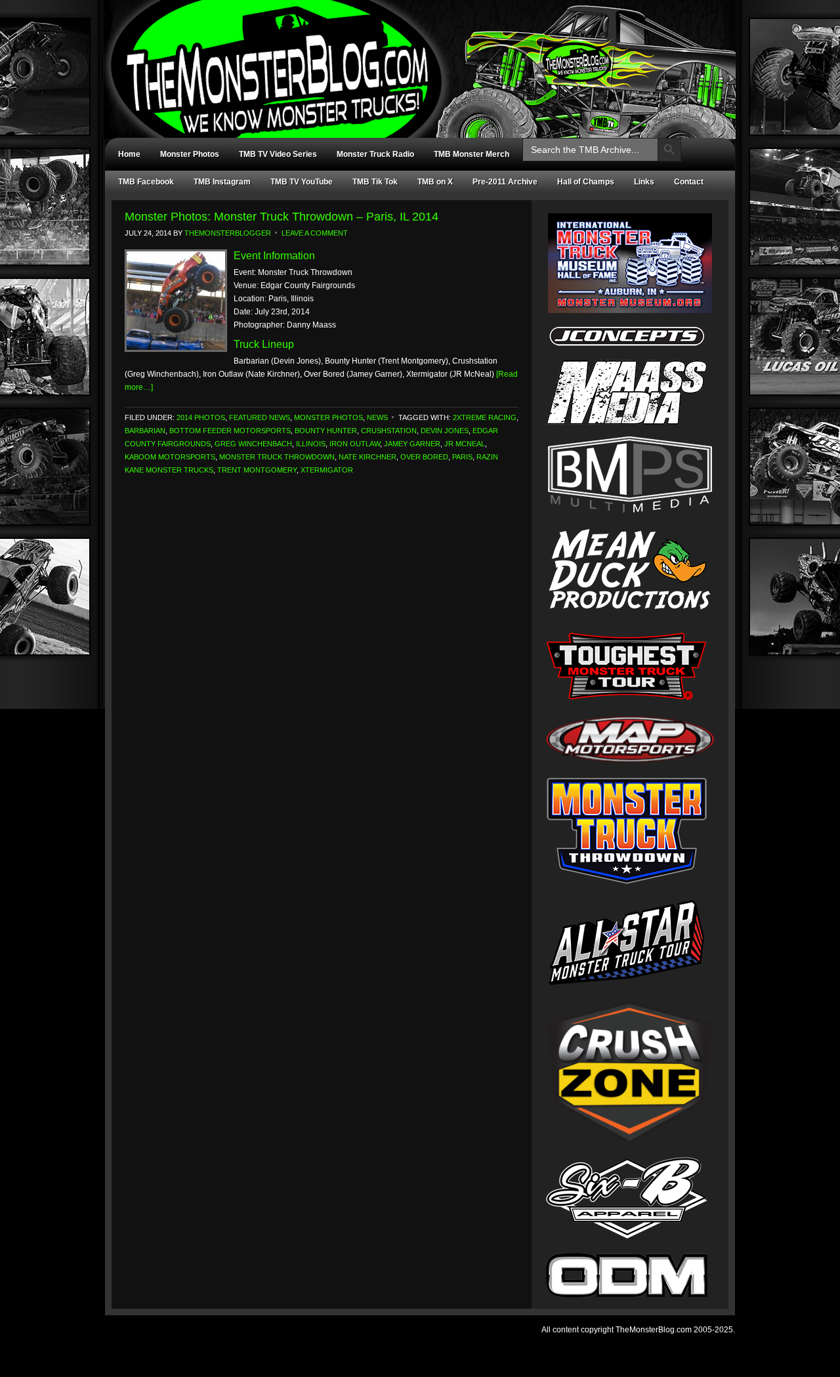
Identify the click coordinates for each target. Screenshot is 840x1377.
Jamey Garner (412, 444)
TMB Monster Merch (471, 154)
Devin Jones (445, 430)
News (377, 417)
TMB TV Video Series (278, 154)
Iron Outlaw (354, 444)
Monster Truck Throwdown (277, 457)
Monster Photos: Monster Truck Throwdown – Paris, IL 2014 (281, 216)
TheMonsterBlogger (227, 233)
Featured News (259, 417)
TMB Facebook (146, 181)
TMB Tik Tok (375, 181)
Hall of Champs (585, 181)
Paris (462, 457)
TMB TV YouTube (301, 181)
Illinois (311, 444)
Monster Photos (189, 154)
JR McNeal (464, 444)
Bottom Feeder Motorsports (230, 430)
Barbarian (145, 430)
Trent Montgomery (257, 470)
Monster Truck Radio (375, 154)
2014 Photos (201, 417)
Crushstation (389, 430)
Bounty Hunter (326, 430)
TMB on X (435, 181)
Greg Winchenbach (253, 444)
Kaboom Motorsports (170, 457)
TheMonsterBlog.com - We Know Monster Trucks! (413, 57)
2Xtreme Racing (484, 417)
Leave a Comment (315, 233)
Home (129, 154)
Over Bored (424, 457)
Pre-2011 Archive (504, 181)
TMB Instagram (222, 181)
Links (644, 181)
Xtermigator (327, 470)
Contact (689, 181)
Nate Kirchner (367, 457)
